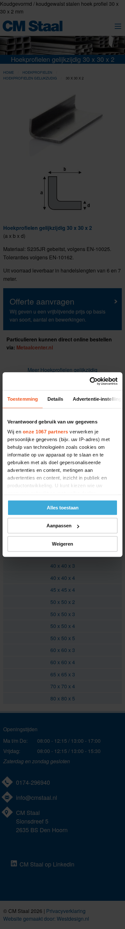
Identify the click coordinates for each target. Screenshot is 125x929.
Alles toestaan (63, 507)
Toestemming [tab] (22, 399)
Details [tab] (55, 399)
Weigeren (62, 544)
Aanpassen (58, 525)
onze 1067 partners (45, 431)
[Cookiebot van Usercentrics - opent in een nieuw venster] (90, 381)
